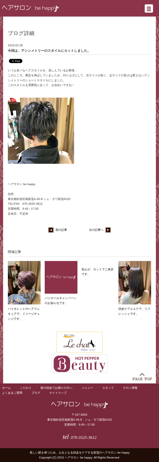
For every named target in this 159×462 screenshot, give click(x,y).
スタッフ (108, 387)
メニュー (87, 387)
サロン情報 (130, 387)
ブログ (35, 392)
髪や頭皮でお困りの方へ (56, 387)
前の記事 (61, 229)
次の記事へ (96, 229)
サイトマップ (58, 392)
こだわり (25, 387)
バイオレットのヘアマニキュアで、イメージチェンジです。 (24, 313)
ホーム (6, 387)
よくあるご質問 (12, 392)
